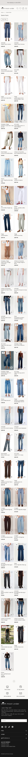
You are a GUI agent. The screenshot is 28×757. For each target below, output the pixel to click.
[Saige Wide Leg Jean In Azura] (20, 360)
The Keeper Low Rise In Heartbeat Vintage (19, 318)
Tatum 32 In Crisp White (6, 98)
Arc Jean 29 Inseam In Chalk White (20, 291)
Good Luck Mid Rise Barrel (6, 71)
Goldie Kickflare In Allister (19, 620)
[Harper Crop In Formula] (20, 31)
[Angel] (20, 58)
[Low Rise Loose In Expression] (20, 415)
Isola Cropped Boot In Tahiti (20, 153)
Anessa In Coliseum (18, 180)
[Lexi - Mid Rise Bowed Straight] (7, 661)
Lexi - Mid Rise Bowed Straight (5, 675)
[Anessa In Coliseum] (20, 167)
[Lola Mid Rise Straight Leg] (7, 195)
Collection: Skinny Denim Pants (8, 746)
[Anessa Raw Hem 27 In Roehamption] (7, 360)
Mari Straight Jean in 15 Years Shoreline (19, 126)
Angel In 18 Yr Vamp (18, 455)
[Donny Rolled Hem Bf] (7, 388)
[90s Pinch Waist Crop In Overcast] (7, 305)
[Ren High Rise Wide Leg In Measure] (7, 552)
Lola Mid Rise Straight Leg (6, 207)
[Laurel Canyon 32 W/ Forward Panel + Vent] (20, 85)
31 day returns (20, 689)
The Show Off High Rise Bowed (19, 538)
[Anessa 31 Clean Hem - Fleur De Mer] (7, 113)
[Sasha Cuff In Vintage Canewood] (7, 250)
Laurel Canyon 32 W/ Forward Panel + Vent (19, 99)
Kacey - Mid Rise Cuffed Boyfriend (19, 208)
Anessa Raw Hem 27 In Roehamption (6, 374)
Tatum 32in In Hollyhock (19, 345)
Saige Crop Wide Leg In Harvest (6, 346)
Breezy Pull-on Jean (5, 455)
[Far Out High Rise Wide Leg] (20, 552)
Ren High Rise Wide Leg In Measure (6, 565)
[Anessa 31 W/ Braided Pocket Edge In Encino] (20, 388)
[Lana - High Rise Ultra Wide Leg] (7, 167)
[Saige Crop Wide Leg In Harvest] (7, 332)
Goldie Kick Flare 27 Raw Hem (6, 291)
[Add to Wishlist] (11, 24)
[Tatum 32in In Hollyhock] (20, 332)
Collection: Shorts (5, 745)
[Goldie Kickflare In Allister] (20, 607)
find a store (7, 689)
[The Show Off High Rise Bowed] (20, 524)
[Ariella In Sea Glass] (20, 223)
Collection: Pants (5, 743)
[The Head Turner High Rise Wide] (7, 497)
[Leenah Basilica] (7, 223)
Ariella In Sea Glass (18, 235)
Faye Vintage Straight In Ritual (19, 263)
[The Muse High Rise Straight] (20, 497)
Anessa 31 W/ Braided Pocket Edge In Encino (19, 401)
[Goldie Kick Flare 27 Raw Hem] (7, 277)
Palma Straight (4, 620)
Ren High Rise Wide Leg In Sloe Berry (19, 593)
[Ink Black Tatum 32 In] (20, 634)
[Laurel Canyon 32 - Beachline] (20, 469)
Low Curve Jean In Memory (7, 428)
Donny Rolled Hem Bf (5, 400)
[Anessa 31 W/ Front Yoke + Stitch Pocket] (7, 469)
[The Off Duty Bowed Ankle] (7, 524)
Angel (15, 71)
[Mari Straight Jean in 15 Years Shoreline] (20, 113)
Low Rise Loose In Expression (20, 428)
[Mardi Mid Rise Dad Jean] (7, 634)
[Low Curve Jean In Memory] (7, 415)
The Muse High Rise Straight (20, 509)
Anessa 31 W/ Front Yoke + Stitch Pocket (7, 483)
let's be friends (7, 696)
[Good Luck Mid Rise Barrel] (7, 58)
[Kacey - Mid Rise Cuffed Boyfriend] (20, 195)
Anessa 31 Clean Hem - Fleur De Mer (7, 126)
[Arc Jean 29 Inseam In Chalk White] (20, 277)
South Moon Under (8, 753)
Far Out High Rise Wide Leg (20, 564)
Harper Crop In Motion (6, 44)
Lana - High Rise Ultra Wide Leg (7, 181)
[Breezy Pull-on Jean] (7, 442)
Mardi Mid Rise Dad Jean (6, 647)
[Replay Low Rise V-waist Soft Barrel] (7, 580)
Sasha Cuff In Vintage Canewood (5, 263)
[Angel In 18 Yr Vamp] (20, 442)
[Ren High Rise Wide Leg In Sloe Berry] (20, 580)
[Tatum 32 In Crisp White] (7, 85)
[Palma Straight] (7, 607)
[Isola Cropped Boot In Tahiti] (20, 141)
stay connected (21, 696)
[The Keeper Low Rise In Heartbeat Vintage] (20, 305)
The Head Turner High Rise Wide (6, 510)
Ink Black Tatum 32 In (18, 647)
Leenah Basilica (4, 235)
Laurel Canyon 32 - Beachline (18, 483)
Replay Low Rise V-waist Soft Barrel (7, 593)
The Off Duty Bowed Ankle (6, 537)
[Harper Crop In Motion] (7, 31)
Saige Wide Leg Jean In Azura (19, 374)
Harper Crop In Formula (19, 44)
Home (2, 12)
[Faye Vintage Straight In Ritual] (20, 250)
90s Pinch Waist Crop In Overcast (6, 318)
